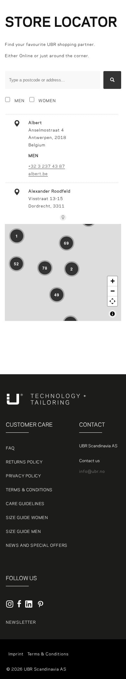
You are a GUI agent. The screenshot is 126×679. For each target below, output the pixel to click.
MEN (20, 101)
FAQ (10, 448)
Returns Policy (24, 462)
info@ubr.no (92, 471)
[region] (63, 272)
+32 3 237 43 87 (46, 166)
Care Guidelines (25, 504)
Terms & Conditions (29, 490)
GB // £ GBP (86, 63)
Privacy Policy (23, 476)
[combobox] (52, 80)
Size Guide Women (27, 518)
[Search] (112, 80)
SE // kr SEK (85, 9)
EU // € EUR (87, 34)
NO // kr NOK (87, 41)
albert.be (38, 174)
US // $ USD (87, 71)
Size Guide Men (23, 532)
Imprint (16, 654)
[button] (110, 13)
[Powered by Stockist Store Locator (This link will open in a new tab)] (63, 217)
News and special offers (37, 545)
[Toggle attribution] (112, 314)
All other (83, 19)
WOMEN (47, 101)
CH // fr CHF (87, 56)
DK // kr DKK (87, 26)
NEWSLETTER (21, 622)
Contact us (89, 461)
